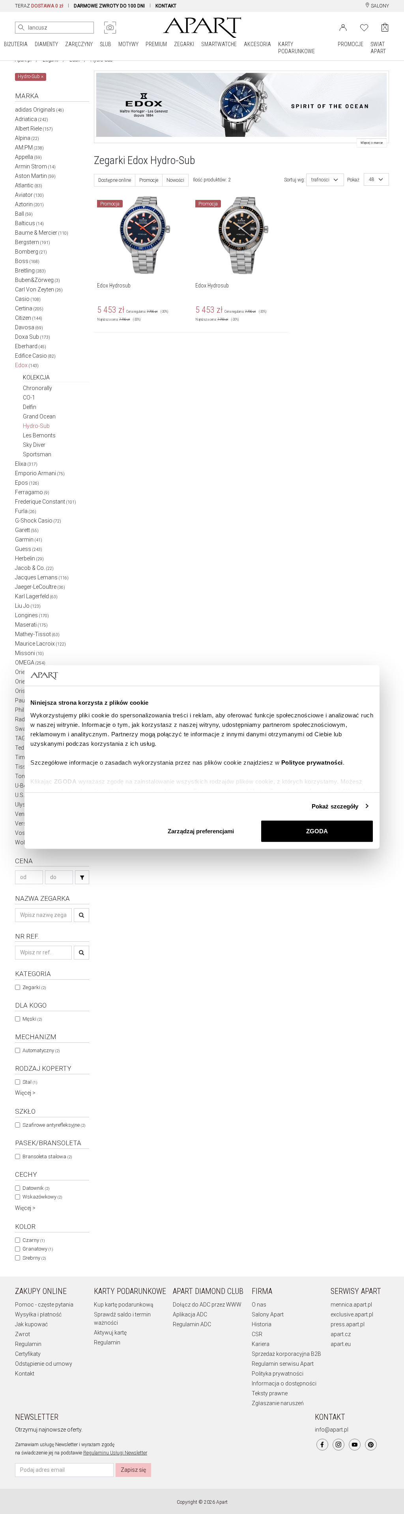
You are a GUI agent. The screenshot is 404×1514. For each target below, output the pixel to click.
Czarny (33, 1240)
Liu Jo (28, 606)
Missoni (29, 653)
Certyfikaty (28, 1354)
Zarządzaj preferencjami (201, 831)
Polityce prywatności (312, 762)
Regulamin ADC (192, 1324)
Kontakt (24, 1373)
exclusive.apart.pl (352, 1314)
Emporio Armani (40, 473)
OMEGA (30, 662)
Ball (24, 214)
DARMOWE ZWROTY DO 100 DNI (109, 6)
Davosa (29, 327)
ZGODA (317, 831)
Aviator (29, 195)
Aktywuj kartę (110, 1332)
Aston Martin (35, 176)
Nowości (175, 180)
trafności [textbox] (320, 180)
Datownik (35, 1188)
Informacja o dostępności (284, 1383)
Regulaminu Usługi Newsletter (115, 1453)
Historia (261, 1324)
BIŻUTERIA (16, 44)
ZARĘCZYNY (79, 44)
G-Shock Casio (38, 520)
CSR (257, 1334)
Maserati (31, 625)
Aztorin (29, 204)
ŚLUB (105, 44)
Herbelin (29, 558)
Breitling (30, 270)
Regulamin (28, 1344)
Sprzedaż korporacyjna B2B (286, 1354)
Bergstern (32, 242)
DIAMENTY (46, 44)
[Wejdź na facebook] (322, 1445)
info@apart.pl (331, 1429)
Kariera (260, 1344)
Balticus (29, 223)
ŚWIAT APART (378, 47)
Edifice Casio (35, 356)
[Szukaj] (82, 877)
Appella (28, 157)
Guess (28, 549)
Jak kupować (31, 1324)
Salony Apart (268, 1314)
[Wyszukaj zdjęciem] (110, 28)
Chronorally (37, 388)
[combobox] (325, 180)
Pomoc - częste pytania (44, 1304)
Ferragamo (32, 492)
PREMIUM (156, 44)
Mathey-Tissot (37, 634)
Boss (27, 261)
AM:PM (29, 147)
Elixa (26, 464)
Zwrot (22, 1334)
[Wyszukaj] (21, 27)
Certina (29, 308)
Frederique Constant (45, 501)
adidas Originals (39, 109)
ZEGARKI (184, 44)
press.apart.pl (348, 1324)
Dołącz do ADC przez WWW (207, 1304)
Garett (27, 530)
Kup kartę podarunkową (123, 1304)
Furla (25, 511)
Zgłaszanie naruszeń (278, 1403)
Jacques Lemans (42, 577)
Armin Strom (35, 166)
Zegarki (34, 987)
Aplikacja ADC (190, 1314)
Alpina (27, 138)
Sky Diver (34, 445)
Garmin (28, 539)
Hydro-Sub (36, 426)
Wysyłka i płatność (38, 1314)
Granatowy (37, 1249)
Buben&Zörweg (37, 280)
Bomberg (31, 251)
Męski (32, 1019)
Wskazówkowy (42, 1197)
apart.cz (341, 1334)
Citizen (28, 318)
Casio (28, 299)
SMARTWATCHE (219, 44)
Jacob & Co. (34, 568)
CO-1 (29, 397)
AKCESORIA (257, 44)
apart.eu (341, 1344)
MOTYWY (128, 44)
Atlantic (28, 185)
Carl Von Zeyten (39, 289)
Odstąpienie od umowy (43, 1364)
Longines (32, 615)
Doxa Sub (32, 337)
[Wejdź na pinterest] (371, 1445)
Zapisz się (133, 1470)
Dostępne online (114, 180)
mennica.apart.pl (351, 1304)
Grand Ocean (39, 416)
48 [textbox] (371, 179)
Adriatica (31, 119)
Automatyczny (41, 1050)
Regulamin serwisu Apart (283, 1364)
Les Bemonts (39, 435)
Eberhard (30, 346)
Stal (29, 1082)
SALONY (379, 6)
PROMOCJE (350, 44)
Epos (27, 483)
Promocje (148, 180)
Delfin (29, 407)
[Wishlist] (364, 27)
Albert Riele (34, 128)
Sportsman (37, 454)
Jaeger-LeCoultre (40, 587)
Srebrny (34, 1258)
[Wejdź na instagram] (338, 1445)
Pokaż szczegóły (335, 806)
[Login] (343, 27)
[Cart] (385, 27)
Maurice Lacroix (40, 643)
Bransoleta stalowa (47, 1156)
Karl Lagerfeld (36, 596)
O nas (259, 1304)
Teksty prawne (270, 1393)
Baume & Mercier (41, 233)
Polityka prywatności (277, 1373)
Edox (27, 365)
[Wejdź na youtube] (355, 1445)
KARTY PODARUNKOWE (296, 47)
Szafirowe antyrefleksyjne (53, 1125)
